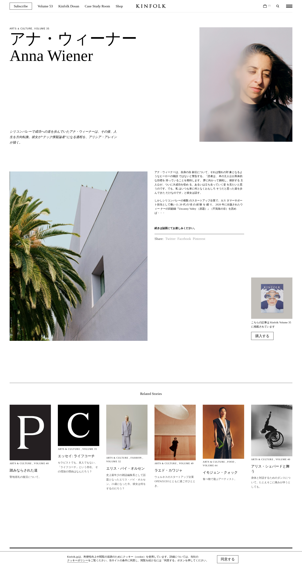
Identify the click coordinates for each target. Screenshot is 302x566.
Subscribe (21, 6)
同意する (228, 559)
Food (230, 461)
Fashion (136, 457)
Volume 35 (89, 449)
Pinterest (199, 239)
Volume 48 (41, 463)
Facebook (184, 239)
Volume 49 (186, 463)
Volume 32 (113, 461)
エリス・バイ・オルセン (125, 468)
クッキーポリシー (77, 560)
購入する (262, 336)
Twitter (170, 239)
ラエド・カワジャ (168, 470)
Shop (119, 6)
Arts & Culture (21, 463)
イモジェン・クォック (220, 472)
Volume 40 (283, 459)
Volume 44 (210, 465)
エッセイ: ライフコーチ (76, 456)
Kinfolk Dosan (68, 6)
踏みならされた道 (24, 470)
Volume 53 (45, 6)
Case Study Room (97, 6)
